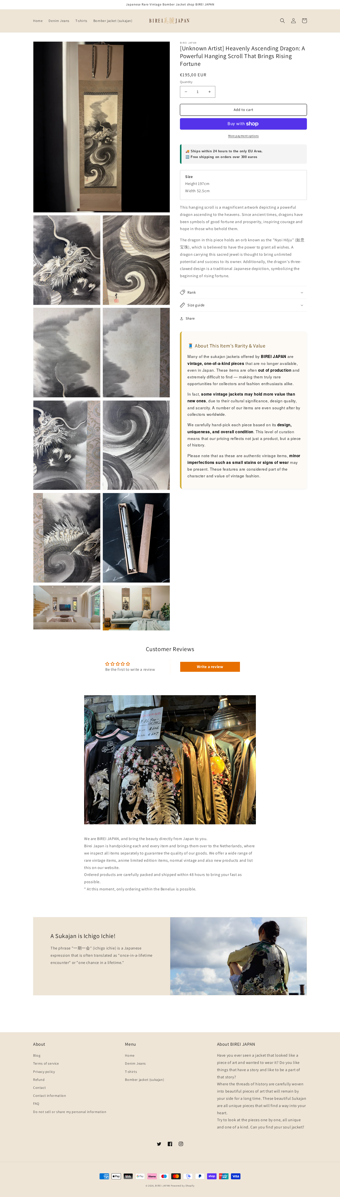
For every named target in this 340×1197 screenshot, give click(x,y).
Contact (39, 1087)
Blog (36, 1055)
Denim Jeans (135, 1063)
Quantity (186, 82)
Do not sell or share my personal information (69, 1112)
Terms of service (46, 1063)
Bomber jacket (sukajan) (144, 1079)
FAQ (36, 1103)
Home (129, 1055)
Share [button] (190, 318)
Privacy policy (44, 1071)
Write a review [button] (210, 666)
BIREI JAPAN (162, 1185)
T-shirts (131, 1071)
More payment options (243, 136)
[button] (282, 20)
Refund (39, 1079)
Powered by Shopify (183, 1185)
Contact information (49, 1095)
